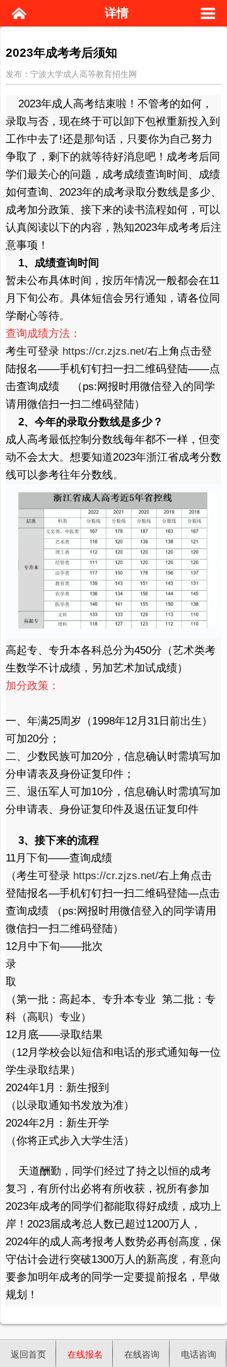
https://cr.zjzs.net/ (105, 351)
